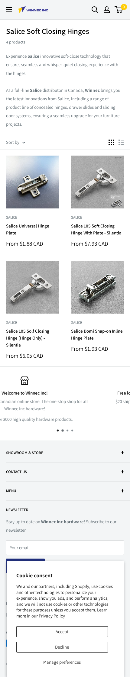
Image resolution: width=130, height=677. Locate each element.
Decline (62, 647)
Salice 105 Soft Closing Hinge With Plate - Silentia (96, 229)
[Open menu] (9, 9)
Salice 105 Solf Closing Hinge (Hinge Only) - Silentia (27, 338)
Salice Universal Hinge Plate (27, 229)
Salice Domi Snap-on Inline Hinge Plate (97, 334)
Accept (62, 631)
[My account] (107, 9)
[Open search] (95, 9)
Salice (11, 217)
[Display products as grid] (111, 142)
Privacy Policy (52, 616)
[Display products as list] (121, 142)
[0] (119, 9)
